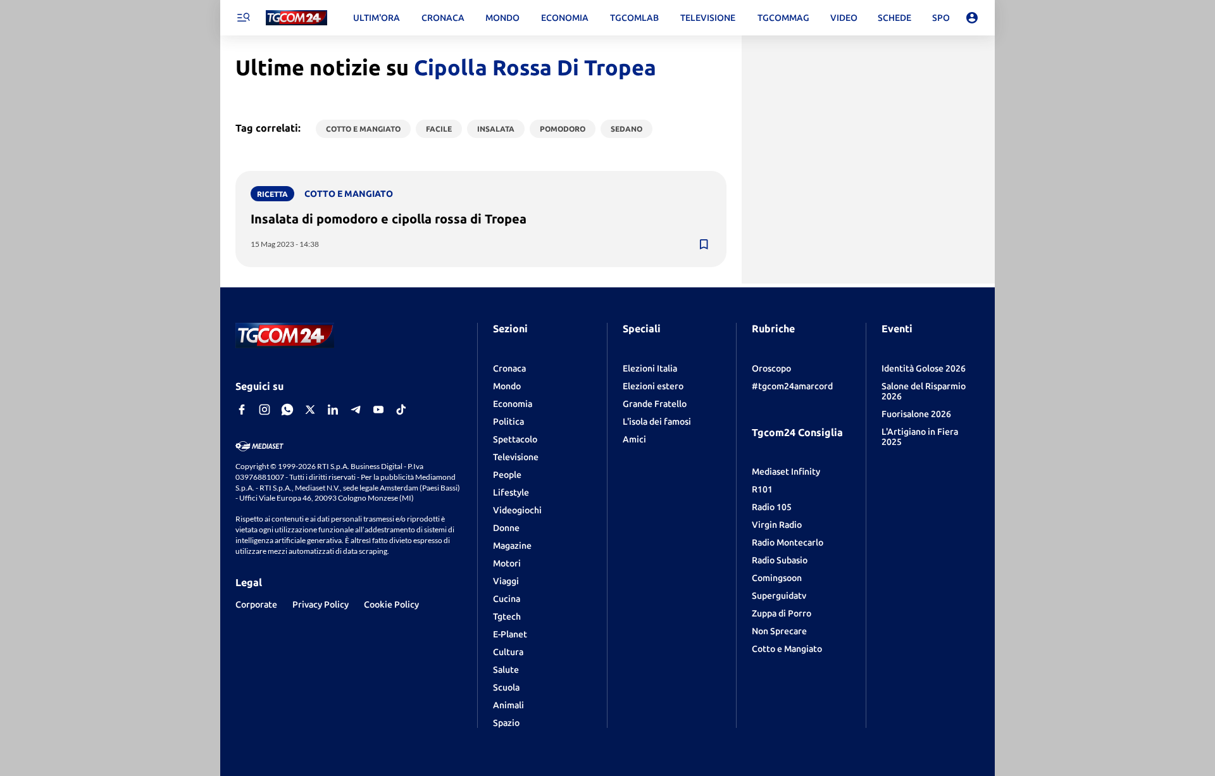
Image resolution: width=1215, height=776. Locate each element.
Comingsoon (777, 578)
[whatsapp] (287, 409)
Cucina (506, 599)
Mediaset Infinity (786, 471)
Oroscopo (771, 368)
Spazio (506, 723)
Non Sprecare (779, 631)
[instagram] (264, 409)
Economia (512, 404)
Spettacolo (515, 439)
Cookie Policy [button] (391, 604)
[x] (310, 409)
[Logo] (296, 18)
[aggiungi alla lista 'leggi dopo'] (703, 244)
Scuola (506, 687)
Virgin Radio (777, 525)
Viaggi (506, 581)
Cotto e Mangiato (787, 649)
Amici (634, 439)
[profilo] (972, 17)
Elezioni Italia (650, 368)
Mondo (507, 386)
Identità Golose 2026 (924, 368)
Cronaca (509, 368)
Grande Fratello (655, 404)
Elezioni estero (653, 386)
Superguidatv (779, 596)
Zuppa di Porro (781, 613)
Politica (508, 421)
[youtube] (378, 409)
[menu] (243, 17)
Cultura (508, 652)
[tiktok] (401, 409)
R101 (762, 489)
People (507, 475)
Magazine (512, 546)
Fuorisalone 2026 (916, 414)
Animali (508, 705)
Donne (506, 528)
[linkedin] (333, 409)
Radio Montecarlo (787, 542)
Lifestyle (511, 492)
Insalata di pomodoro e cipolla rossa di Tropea (388, 218)
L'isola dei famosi (657, 421)
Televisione (516, 457)
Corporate (256, 604)
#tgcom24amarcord (792, 386)
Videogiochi (517, 510)
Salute (506, 670)
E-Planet (510, 634)
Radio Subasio (779, 560)
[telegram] (355, 409)
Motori (507, 563)
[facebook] (241, 409)
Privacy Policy (320, 604)
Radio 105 (772, 507)
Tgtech (507, 616)
